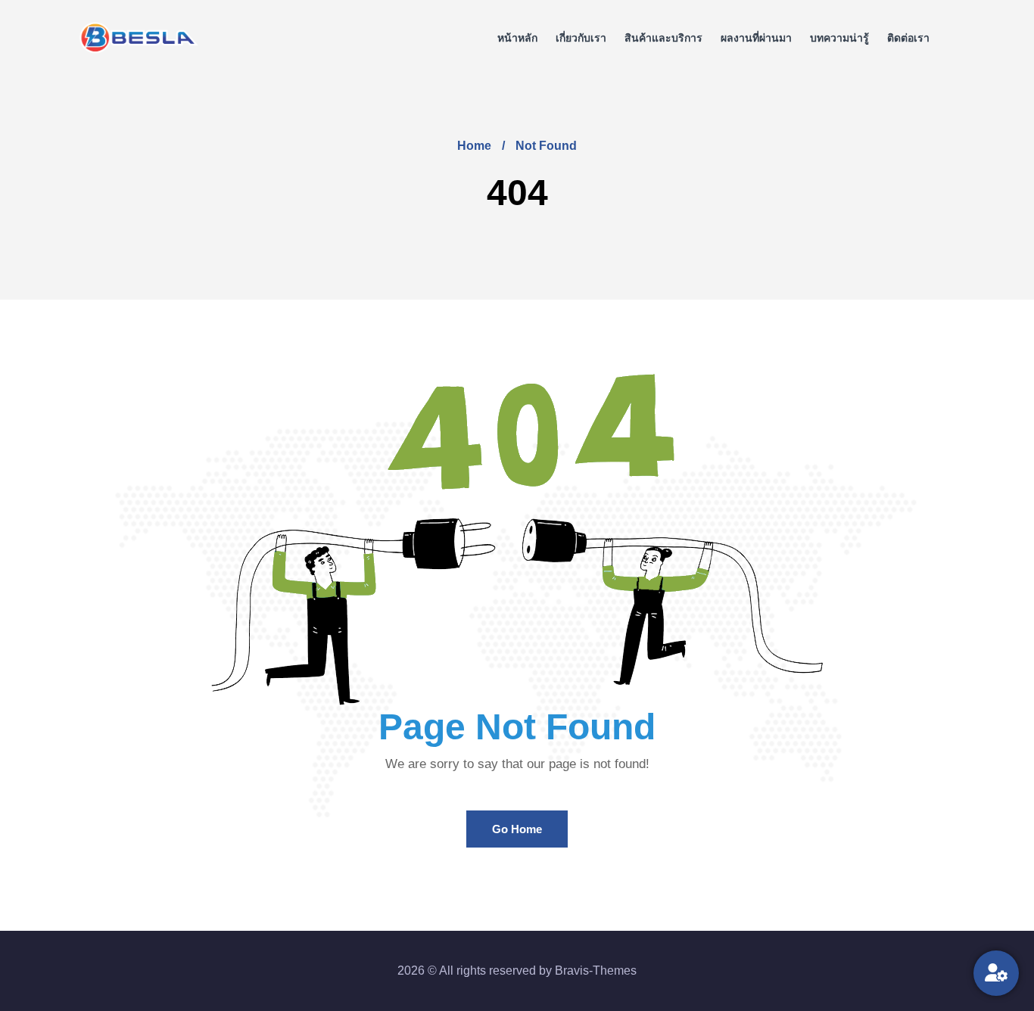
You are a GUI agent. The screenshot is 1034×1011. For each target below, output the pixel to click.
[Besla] (139, 38)
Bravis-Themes (596, 970)
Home (474, 145)
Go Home (517, 829)
